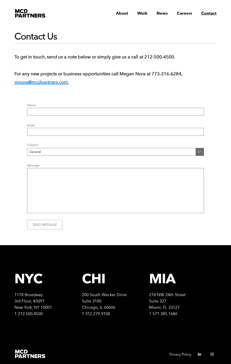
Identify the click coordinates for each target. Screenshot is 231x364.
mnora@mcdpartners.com (41, 82)
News (162, 14)
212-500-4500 (159, 57)
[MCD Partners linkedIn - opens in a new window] (197, 356)
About (122, 14)
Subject (32, 145)
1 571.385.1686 (163, 313)
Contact (209, 14)
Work (142, 14)
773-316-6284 (166, 73)
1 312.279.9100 (96, 313)
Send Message (45, 224)
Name (31, 105)
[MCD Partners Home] (30, 13)
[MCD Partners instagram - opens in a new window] (210, 356)
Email (31, 125)
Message (33, 165)
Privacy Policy (180, 354)
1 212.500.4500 (28, 313)
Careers (184, 14)
